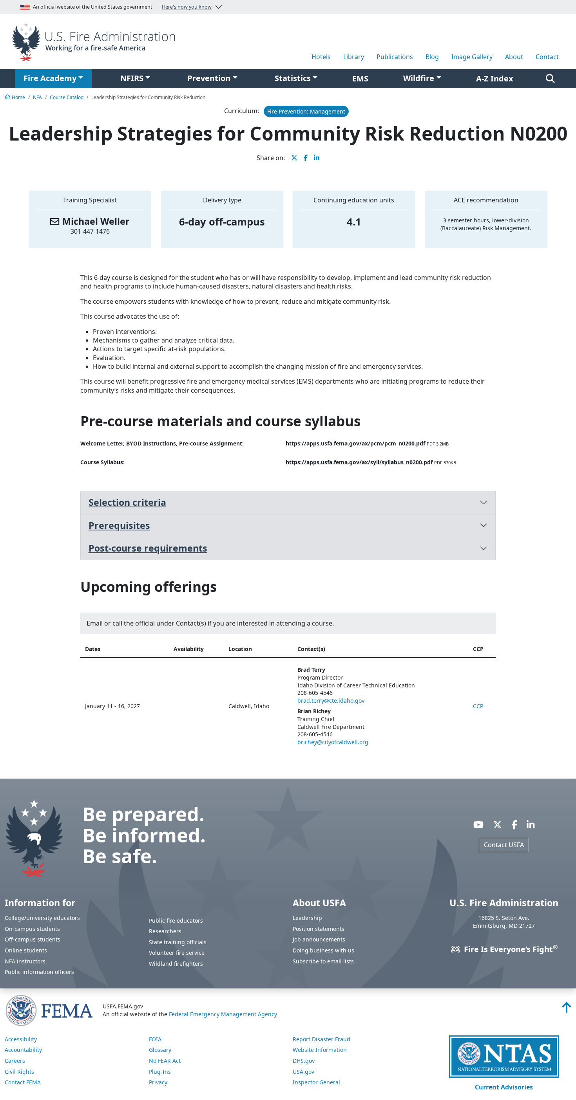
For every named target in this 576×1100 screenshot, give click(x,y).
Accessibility (21, 1039)
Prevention (208, 78)
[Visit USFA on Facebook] (514, 824)
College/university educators (42, 917)
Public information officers (39, 972)
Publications (395, 56)
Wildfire (418, 78)
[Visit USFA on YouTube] (478, 824)
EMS (360, 78)
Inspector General (316, 1082)
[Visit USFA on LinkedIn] (530, 824)
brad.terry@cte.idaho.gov (330, 700)
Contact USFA (504, 844)
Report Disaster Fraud (321, 1039)
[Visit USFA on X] (497, 824)
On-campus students (32, 928)
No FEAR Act (165, 1060)
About (514, 56)
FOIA (155, 1039)
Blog (432, 56)
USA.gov (303, 1071)
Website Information (320, 1049)
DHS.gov (304, 1060)
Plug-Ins (160, 1071)
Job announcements (319, 939)
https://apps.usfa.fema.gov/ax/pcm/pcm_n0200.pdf (355, 443)
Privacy (158, 1082)
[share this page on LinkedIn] (316, 157)
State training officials (177, 942)
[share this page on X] (294, 157)
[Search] (550, 78)
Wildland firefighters (176, 963)
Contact (547, 56)
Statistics (293, 78)
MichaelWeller (96, 221)
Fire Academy (50, 78)
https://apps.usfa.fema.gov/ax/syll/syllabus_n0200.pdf (359, 462)
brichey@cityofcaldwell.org (332, 742)
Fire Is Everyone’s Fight (510, 949)
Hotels (321, 56)
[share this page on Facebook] (306, 157)
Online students (26, 950)
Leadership (307, 917)
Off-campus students (32, 939)
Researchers (165, 931)
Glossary (160, 1049)
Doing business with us (323, 950)
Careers (15, 1060)
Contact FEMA (23, 1082)
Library (353, 56)
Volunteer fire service (177, 952)
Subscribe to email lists (323, 961)
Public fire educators (176, 920)
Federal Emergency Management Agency (223, 1014)
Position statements (318, 928)
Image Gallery (472, 56)
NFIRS (131, 78)
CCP (478, 706)
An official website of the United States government (122, 7)
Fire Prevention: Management (306, 111)
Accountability (23, 1049)
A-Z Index (494, 78)
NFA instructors (25, 961)
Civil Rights (19, 1071)
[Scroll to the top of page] (566, 1009)
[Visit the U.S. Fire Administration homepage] (96, 41)
